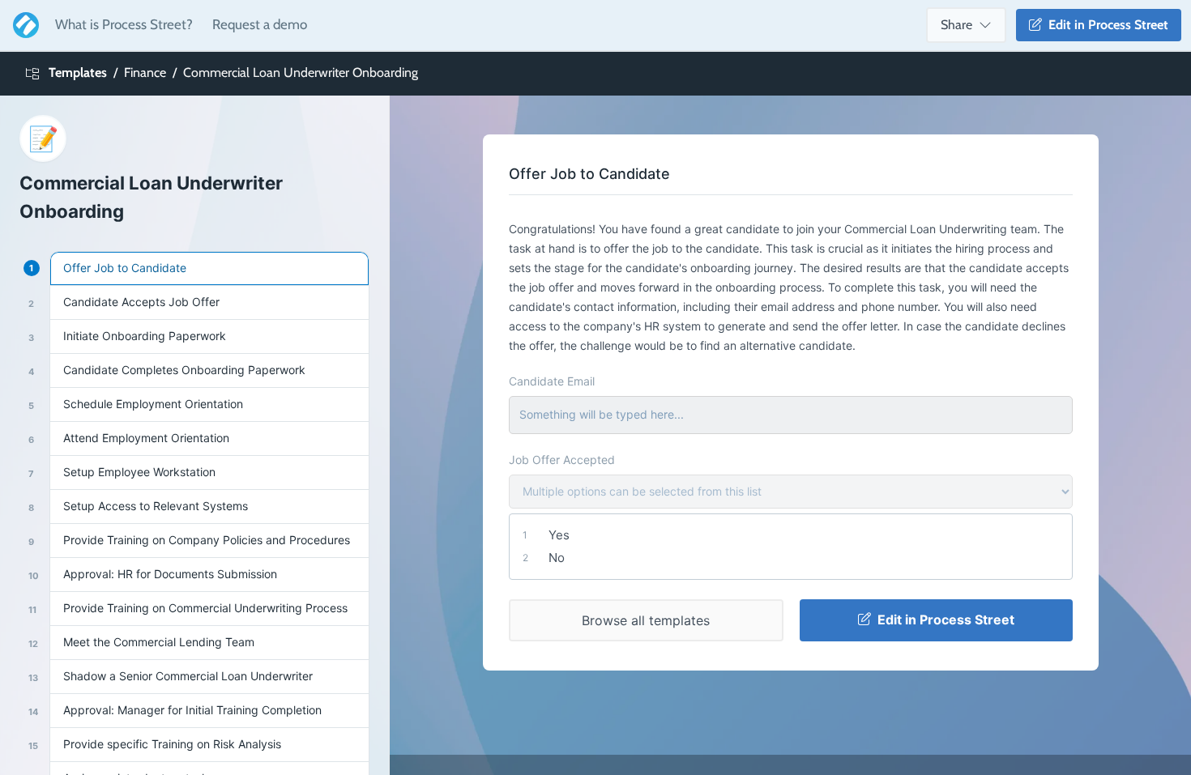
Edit (1105, 24)
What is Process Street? (124, 24)
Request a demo (259, 24)
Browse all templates (646, 620)
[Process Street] (23, 25)
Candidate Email (552, 381)
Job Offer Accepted (562, 459)
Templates (78, 72)
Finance (145, 72)
